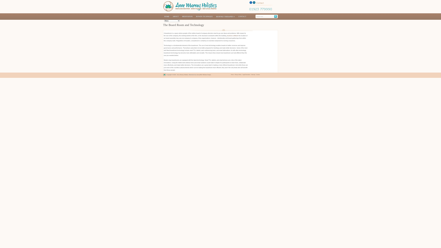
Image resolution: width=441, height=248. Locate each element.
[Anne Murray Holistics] (164, 75)
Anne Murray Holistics (182, 74)
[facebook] (250, 3)
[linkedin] (254, 3)
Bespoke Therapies (225, 17)
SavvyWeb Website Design (204, 74)
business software (232, 36)
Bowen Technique (204, 16)
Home (166, 16)
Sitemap (253, 74)
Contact (242, 16)
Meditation (187, 16)
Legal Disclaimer (246, 74)
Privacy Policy (238, 74)
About (176, 16)
